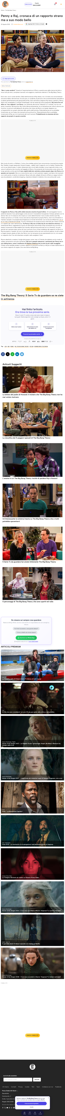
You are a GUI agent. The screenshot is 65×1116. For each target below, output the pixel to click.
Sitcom (32, 346)
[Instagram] (9, 1107)
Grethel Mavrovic (18, 24)
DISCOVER (28, 4)
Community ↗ (6, 1096)
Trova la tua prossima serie (32, 334)
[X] (8, 354)
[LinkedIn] (17, 354)
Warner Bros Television (41, 346)
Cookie (27, 1087)
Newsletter (5, 1093)
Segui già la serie (9, 78)
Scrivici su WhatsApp (27, 638)
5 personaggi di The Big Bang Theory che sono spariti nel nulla (28, 602)
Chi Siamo (5, 1087)
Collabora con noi (47, 1087)
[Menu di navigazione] (61, 4)
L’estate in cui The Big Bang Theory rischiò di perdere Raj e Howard (30, 478)
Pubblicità (58, 1087)
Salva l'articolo (6, 86)
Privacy (20, 1087)
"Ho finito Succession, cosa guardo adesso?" (26, 628)
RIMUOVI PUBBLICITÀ (32, 157)
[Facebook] (3, 354)
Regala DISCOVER (8, 1101)
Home (2, 10)
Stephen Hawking (32, 243)
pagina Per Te (29, 81)
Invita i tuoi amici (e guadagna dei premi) (15, 1099)
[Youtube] (7, 1107)
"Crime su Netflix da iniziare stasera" (26, 632)
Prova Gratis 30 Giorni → (10, 1090)
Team (38, 1087)
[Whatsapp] (12, 354)
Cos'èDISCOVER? (37, 4)
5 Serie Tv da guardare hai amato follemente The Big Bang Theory (29, 562)
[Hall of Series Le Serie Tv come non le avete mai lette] (5, 4)
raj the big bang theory (22, 346)
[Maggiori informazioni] (46, 24)
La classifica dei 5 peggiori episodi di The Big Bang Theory (26, 438)
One (8, 346)
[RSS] (18, 1107)
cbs (6, 346)
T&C (33, 1087)
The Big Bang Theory (10, 10)
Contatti (13, 1087)
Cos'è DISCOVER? (33, 641)
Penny (12, 346)
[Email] (22, 354)
